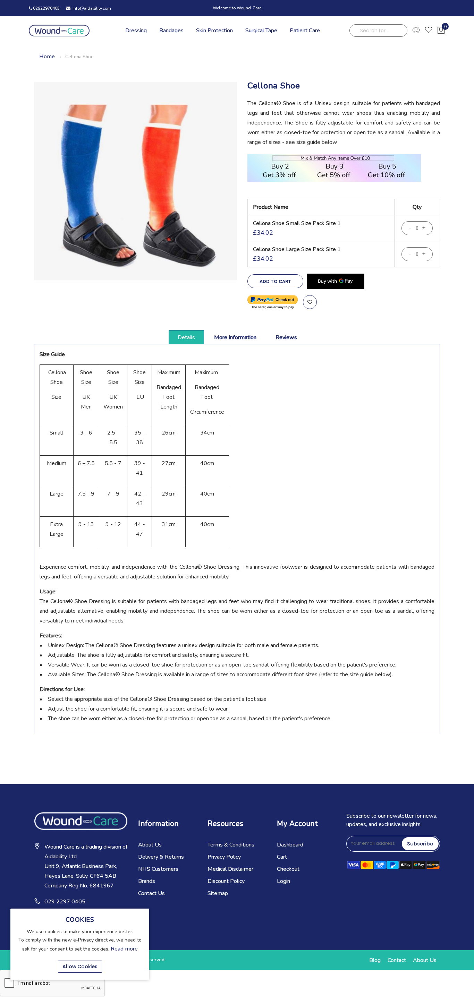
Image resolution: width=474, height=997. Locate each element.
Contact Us (151, 893)
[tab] (186, 337)
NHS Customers (158, 869)
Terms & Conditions (231, 845)
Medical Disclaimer (230, 869)
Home (47, 56)
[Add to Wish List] (310, 302)
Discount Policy (226, 881)
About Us (150, 845)
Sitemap (218, 893)
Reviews (286, 337)
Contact (397, 960)
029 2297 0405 (64, 901)
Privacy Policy (224, 857)
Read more (124, 949)
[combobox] (378, 30)
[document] (79, 944)
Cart (282, 857)
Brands (146, 881)
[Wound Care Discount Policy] (334, 180)
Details (186, 337)
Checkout (288, 869)
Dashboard (290, 845)
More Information (235, 337)
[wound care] (59, 30)
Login (283, 881)
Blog (375, 960)
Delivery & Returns (161, 857)
